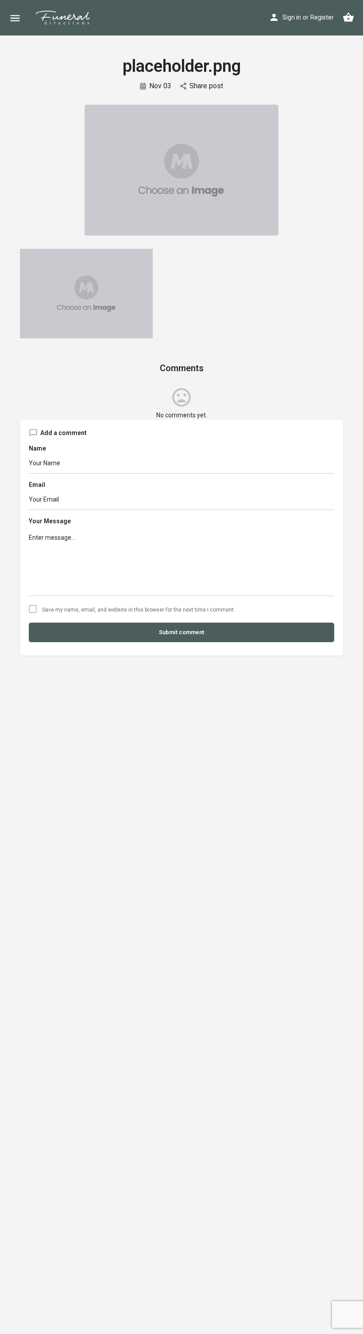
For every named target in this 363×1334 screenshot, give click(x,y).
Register (322, 17)
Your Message (50, 521)
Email (37, 484)
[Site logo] (70, 18)
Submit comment (181, 632)
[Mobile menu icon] (15, 18)
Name (37, 448)
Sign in (291, 17)
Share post (206, 86)
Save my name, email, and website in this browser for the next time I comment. (138, 609)
